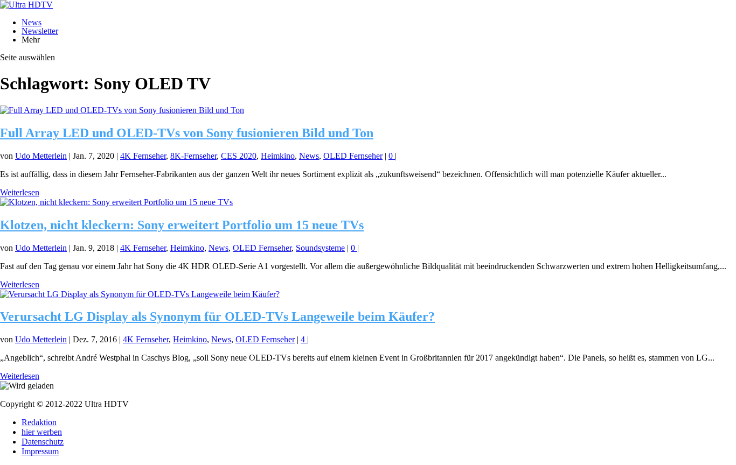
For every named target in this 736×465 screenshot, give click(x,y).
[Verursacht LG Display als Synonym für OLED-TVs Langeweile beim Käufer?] (140, 294)
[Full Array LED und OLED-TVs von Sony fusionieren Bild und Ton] (122, 110)
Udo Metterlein (41, 155)
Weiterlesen (19, 192)
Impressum (40, 451)
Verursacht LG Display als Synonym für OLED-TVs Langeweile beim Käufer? (217, 316)
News (31, 22)
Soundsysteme (320, 247)
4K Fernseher (143, 155)
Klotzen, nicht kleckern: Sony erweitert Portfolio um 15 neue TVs (182, 225)
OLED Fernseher (353, 155)
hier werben (42, 431)
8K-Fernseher (193, 155)
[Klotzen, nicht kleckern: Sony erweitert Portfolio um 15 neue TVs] (116, 202)
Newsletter (40, 31)
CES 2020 (238, 155)
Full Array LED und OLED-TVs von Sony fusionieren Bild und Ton (186, 133)
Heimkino (278, 155)
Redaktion (39, 422)
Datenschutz (43, 441)
